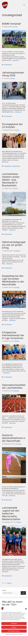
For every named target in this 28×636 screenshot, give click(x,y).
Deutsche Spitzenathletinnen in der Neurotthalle (13, 438)
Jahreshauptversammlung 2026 (13, 74)
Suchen (4, 590)
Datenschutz (15, 634)
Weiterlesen (16, 60)
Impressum (20, 634)
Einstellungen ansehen (14, 631)
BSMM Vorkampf (11, 23)
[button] (26, 608)
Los (23, 593)
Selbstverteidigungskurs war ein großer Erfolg (13, 245)
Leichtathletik (7, 166)
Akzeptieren (14, 623)
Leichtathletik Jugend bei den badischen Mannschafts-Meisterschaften (11, 513)
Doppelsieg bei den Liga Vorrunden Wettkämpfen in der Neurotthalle (13, 280)
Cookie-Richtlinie (9, 634)
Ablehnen (14, 627)
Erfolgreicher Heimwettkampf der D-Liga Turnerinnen (13, 335)
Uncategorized (8, 64)
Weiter (9, 583)
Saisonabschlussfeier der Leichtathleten (14, 386)
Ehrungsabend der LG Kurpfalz (12, 125)
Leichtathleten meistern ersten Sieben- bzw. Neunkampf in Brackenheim (10, 180)
